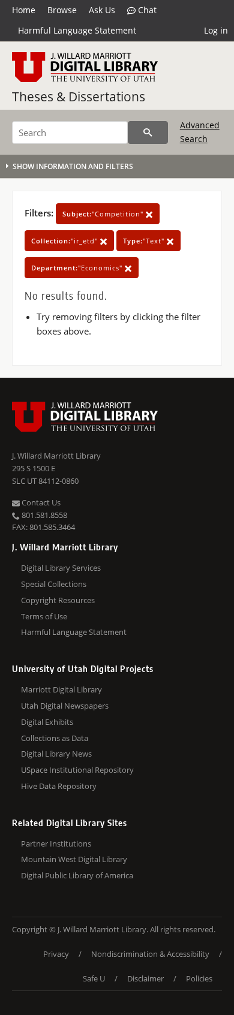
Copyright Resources (58, 600)
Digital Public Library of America (77, 875)
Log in (216, 30)
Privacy (56, 953)
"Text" (145, 240)
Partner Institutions (56, 843)
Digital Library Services (61, 567)
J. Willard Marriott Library (56, 455)
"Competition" (104, 213)
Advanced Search (200, 131)
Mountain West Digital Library (74, 859)
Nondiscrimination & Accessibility (150, 953)
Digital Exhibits (47, 721)
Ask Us (102, 10)
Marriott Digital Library (61, 689)
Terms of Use (44, 616)
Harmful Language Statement (77, 30)
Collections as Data (54, 738)
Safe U (94, 978)
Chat (146, 10)
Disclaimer (145, 978)
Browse (62, 10)
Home (23, 10)
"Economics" (78, 267)
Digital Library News (56, 753)
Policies (199, 978)
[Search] (148, 132)
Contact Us (40, 502)
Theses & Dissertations (78, 96)
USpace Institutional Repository (77, 769)
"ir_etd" (65, 240)
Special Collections (53, 584)
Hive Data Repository (59, 786)
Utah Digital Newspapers (65, 705)
